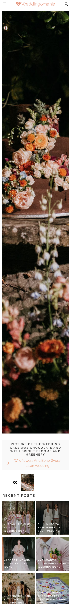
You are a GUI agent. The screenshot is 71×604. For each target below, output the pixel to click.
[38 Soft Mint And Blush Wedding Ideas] (18, 554)
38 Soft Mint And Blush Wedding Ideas (17, 563)
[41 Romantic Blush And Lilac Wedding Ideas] (18, 518)
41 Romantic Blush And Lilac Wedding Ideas (18, 527)
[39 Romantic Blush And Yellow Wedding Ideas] (52, 554)
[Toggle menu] (5, 4)
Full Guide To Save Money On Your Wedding (49, 527)
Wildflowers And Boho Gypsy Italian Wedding (37, 463)
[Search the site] (66, 4)
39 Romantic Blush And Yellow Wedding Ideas (52, 563)
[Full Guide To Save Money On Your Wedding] (52, 518)
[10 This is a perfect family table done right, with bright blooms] (27, 482)
